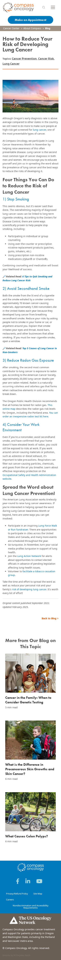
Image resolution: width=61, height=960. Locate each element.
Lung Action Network (29, 556)
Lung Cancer (11, 64)
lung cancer (39, 129)
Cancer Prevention (24, 58)
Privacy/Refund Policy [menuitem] (17, 893)
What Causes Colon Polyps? (26, 836)
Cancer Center (11, 28)
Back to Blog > (50, 618)
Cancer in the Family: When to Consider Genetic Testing (28, 699)
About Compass (32, 28)
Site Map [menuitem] (37, 893)
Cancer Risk (46, 58)
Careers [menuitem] (10, 899)
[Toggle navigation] (53, 7)
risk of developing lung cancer (29, 589)
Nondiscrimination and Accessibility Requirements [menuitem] (30, 906)
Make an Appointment (30, 20)
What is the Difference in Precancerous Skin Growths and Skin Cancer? (29, 769)
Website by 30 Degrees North (16, 955)
